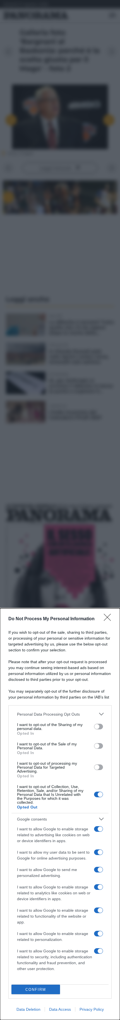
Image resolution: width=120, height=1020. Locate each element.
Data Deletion (28, 1009)
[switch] (98, 726)
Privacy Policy (92, 1009)
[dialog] (60, 814)
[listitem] (60, 714)
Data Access (60, 1009)
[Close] (109, 619)
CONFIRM (35, 989)
